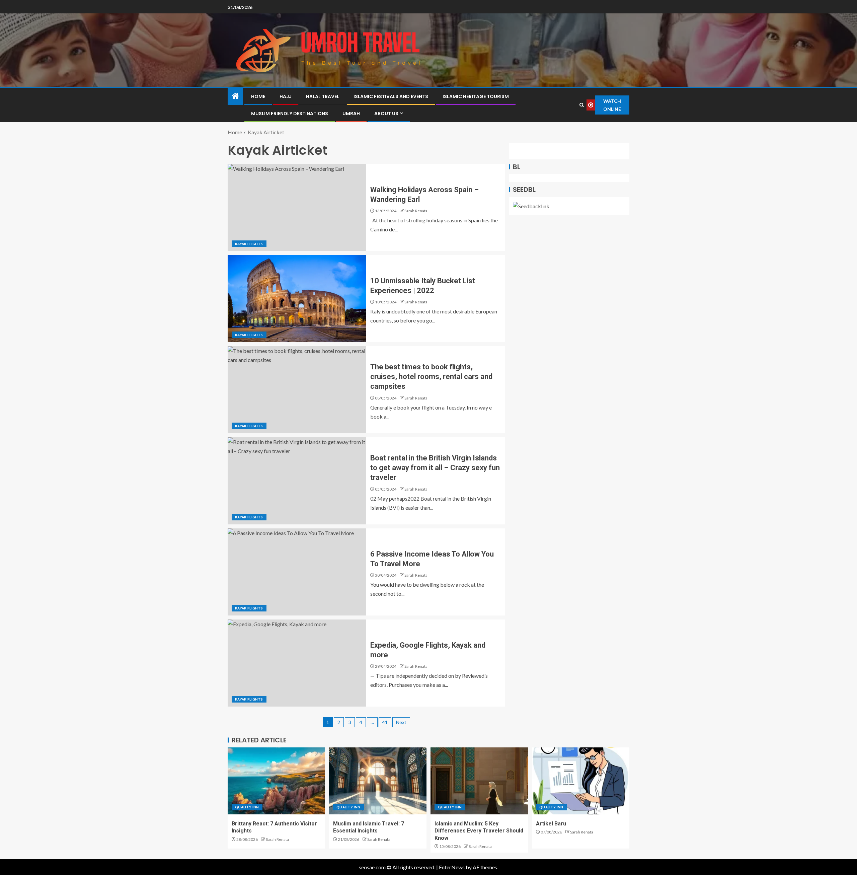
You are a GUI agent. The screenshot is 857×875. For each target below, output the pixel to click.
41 (385, 722)
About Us (386, 113)
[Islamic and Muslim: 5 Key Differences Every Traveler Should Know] (479, 780)
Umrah (351, 113)
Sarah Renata (415, 210)
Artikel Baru (551, 823)
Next (401, 722)
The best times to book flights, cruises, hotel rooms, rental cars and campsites (431, 377)
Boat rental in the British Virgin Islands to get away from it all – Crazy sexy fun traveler (435, 468)
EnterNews (452, 867)
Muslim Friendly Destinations (289, 113)
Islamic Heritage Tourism (476, 96)
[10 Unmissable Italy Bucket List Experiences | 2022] (297, 298)
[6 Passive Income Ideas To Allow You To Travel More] (297, 571)
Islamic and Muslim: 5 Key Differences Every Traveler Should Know (479, 830)
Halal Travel (322, 96)
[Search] (581, 105)
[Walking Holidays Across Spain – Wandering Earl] (297, 207)
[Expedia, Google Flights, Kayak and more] (297, 663)
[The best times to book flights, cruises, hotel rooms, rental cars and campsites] (297, 389)
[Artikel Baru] (580, 780)
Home (258, 96)
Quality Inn (247, 807)
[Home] (235, 96)
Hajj (286, 96)
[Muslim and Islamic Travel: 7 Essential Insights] (377, 780)
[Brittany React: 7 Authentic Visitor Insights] (276, 780)
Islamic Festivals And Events (391, 96)
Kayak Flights (249, 244)
